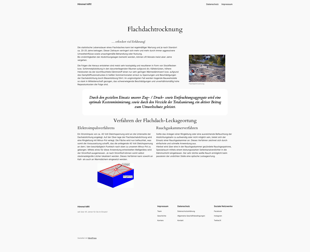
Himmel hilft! (85, 4)
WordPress (92, 238)
